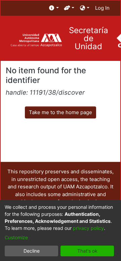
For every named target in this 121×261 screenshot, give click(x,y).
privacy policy (88, 228)
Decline (32, 251)
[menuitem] (54, 8)
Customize (16, 237)
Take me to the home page (60, 112)
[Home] (36, 40)
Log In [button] (102, 8)
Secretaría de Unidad (88, 38)
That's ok (87, 251)
